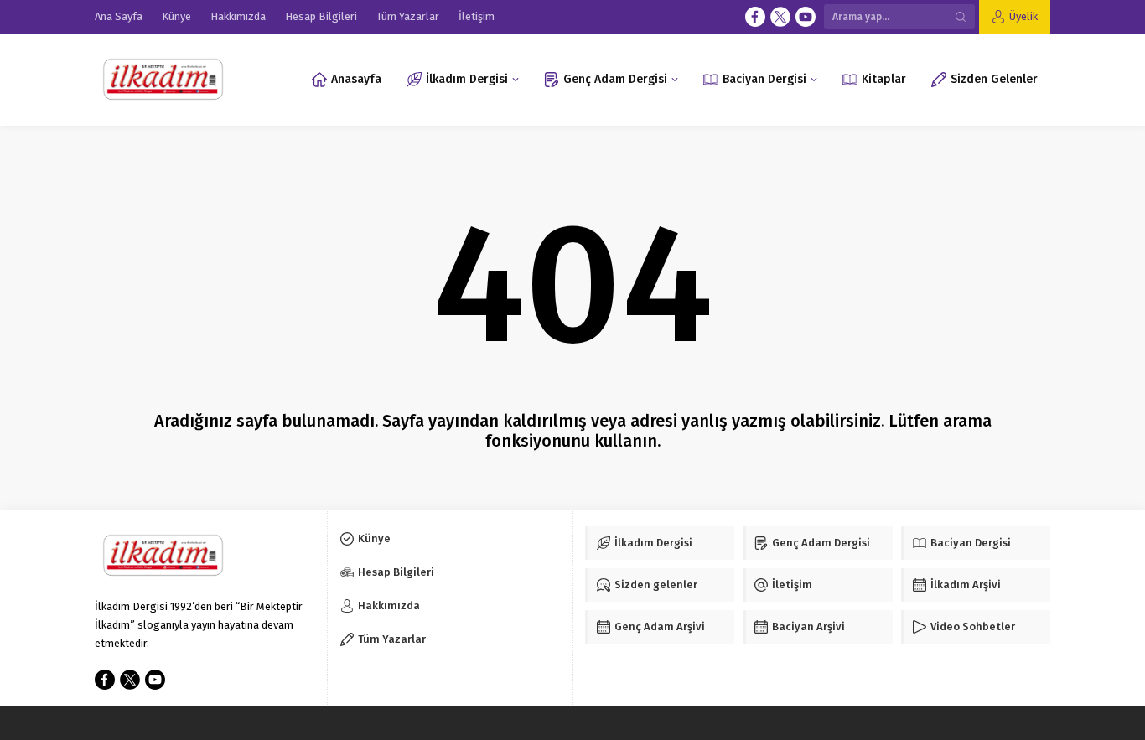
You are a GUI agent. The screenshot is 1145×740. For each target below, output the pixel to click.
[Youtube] (805, 17)
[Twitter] (780, 17)
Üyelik (1023, 16)
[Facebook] (755, 17)
